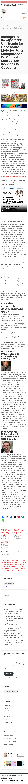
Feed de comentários (11, 741)
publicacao (5, 554)
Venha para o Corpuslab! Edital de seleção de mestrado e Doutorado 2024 (14, 642)
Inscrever (9, 674)
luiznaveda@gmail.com (13, 92)
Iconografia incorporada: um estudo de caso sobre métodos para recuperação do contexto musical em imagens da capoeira (13, 627)
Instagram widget (19, 767)
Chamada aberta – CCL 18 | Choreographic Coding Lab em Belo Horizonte (14, 568)
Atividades (7, 705)
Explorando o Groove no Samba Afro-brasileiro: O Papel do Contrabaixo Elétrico (14, 562)
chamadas (7, 708)
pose (19, 552)
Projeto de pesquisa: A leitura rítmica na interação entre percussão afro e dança (13, 611)
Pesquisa (10, 26)
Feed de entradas (10, 739)
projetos (6, 719)
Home (3, 26)
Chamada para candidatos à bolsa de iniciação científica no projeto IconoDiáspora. (19, 532)
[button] (1, 18)
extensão (7, 711)
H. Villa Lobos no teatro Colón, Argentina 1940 (5, 542)
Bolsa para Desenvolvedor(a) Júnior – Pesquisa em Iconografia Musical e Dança (7, 532)
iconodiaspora (12, 552)
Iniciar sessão (8, 736)
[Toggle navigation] (25, 18)
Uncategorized (8, 722)
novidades (7, 714)
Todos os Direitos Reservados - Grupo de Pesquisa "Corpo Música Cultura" (11, 776)
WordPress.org (8, 744)
